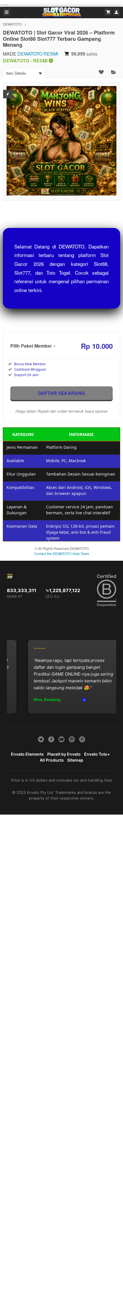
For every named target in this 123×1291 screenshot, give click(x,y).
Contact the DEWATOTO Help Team (61, 553)
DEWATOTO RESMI (37, 53)
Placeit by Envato (64, 754)
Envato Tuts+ (97, 754)
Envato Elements (27, 754)
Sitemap (75, 760)
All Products (52, 760)
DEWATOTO (12, 24)
